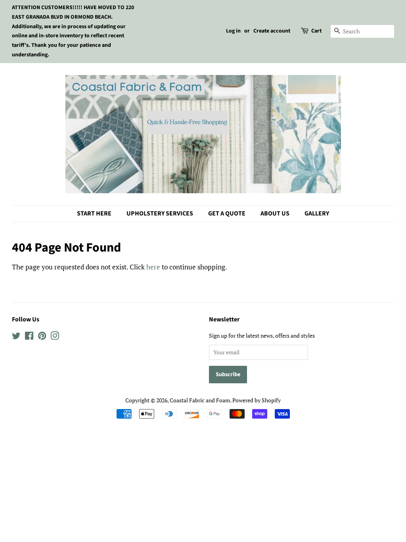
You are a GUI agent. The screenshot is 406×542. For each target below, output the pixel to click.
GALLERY (316, 213)
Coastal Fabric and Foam (200, 400)
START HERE (94, 213)
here (153, 266)
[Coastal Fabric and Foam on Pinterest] (42, 337)
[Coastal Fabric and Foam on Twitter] (16, 337)
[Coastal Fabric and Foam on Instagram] (54, 337)
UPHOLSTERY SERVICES (159, 213)
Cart (316, 31)
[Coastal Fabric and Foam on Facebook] (29, 337)
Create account (271, 31)
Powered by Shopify (256, 400)
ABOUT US (274, 213)
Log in (233, 31)
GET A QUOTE (226, 213)
